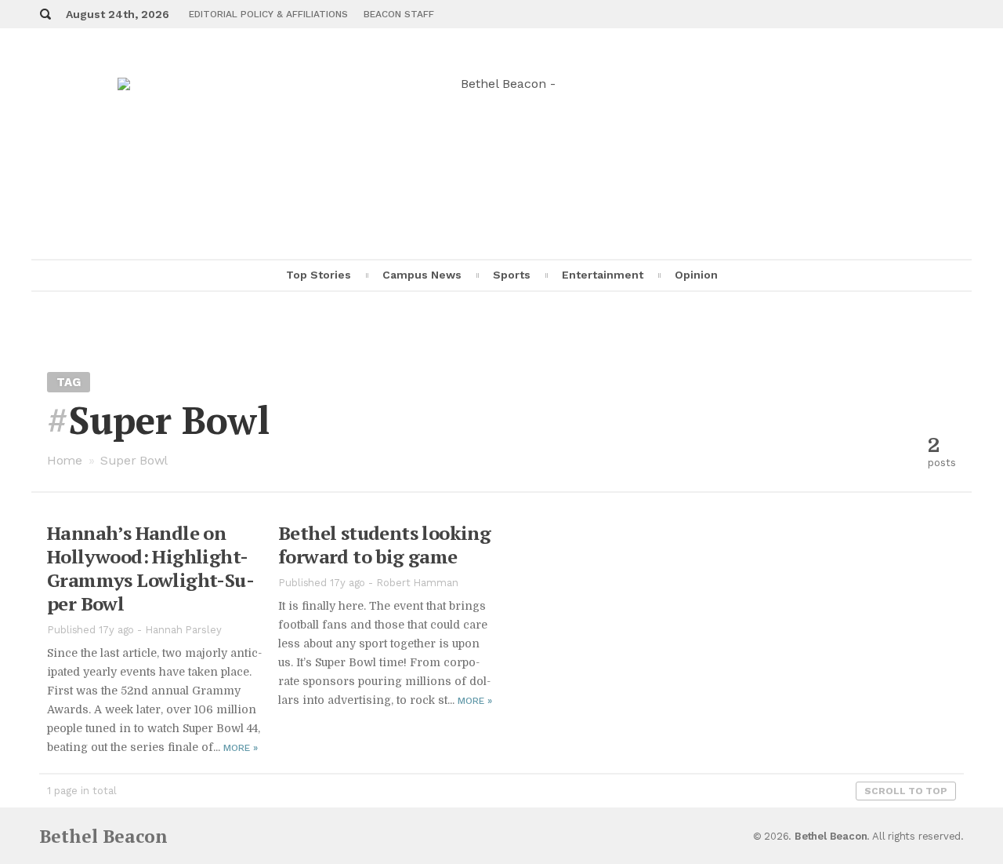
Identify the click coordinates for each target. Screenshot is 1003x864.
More (240, 747)
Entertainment (602, 274)
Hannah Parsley (183, 630)
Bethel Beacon (103, 836)
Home (64, 460)
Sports (511, 274)
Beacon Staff (399, 14)
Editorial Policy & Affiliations (268, 14)
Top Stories (318, 274)
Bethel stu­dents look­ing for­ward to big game (384, 544)
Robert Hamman (417, 583)
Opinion (696, 274)
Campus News (422, 274)
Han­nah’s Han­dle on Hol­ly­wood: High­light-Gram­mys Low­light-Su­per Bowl (151, 568)
